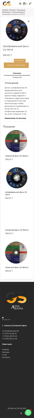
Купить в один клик (16, 65)
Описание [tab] (17, 73)
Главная (5, 350)
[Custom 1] (30, 3)
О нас (4, 355)
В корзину (19, 60)
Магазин (6, 352)
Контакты (6, 357)
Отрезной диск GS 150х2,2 (16, 156)
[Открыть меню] (20, 3)
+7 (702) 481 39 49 (9, 336)
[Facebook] (21, 413)
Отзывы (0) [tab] (17, 77)
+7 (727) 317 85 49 (9, 334)
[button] (28, 21)
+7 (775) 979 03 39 (9, 339)
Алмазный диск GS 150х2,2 (16, 230)
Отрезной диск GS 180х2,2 (16, 267)
